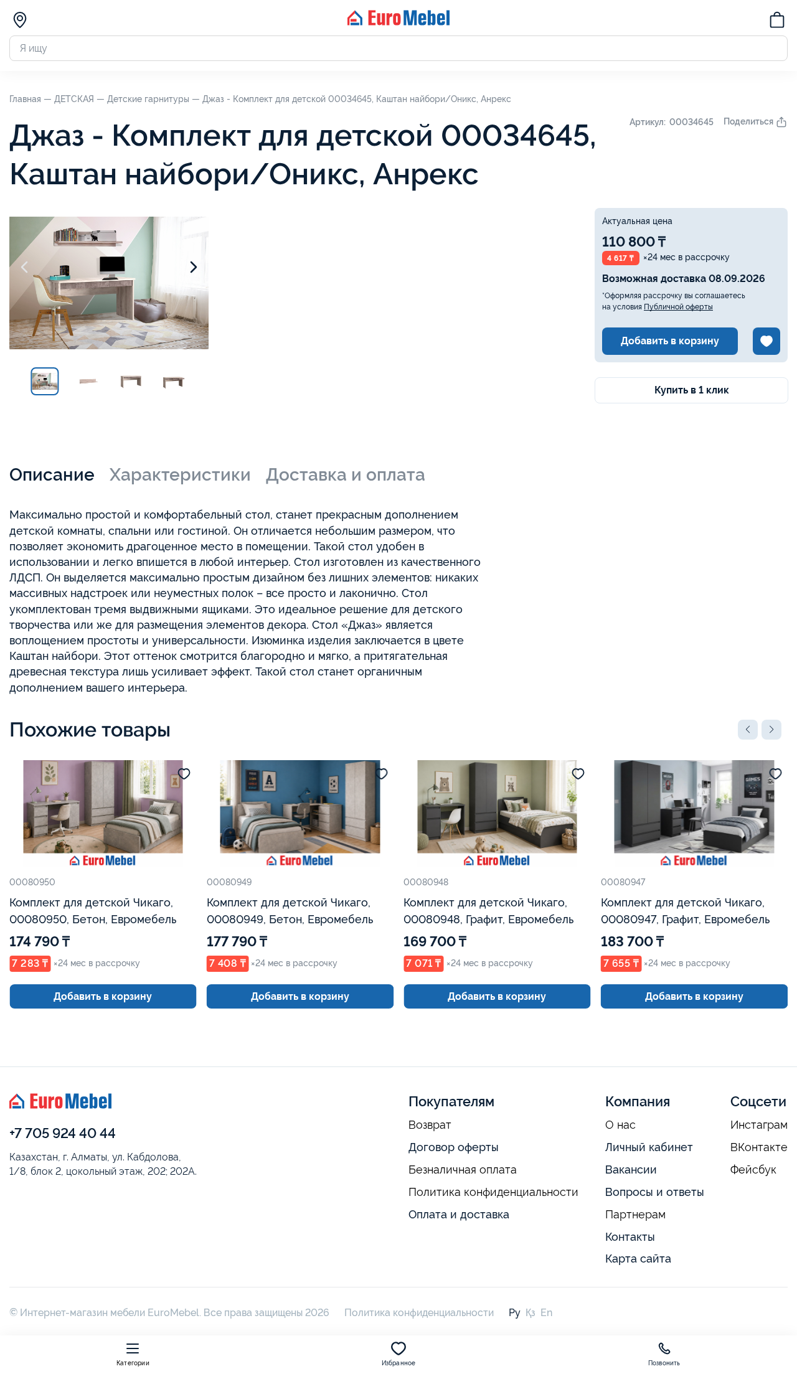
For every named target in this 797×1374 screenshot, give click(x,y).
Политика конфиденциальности (493, 1192)
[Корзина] (777, 22)
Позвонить (664, 1363)
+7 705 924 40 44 (62, 1133)
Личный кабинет (649, 1147)
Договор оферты (453, 1147)
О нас (620, 1125)
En (546, 1313)
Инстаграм (759, 1125)
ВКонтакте (759, 1147)
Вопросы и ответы (654, 1191)
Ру (515, 1313)
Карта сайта (638, 1258)
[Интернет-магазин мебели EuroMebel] (398, 22)
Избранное (399, 1363)
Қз (530, 1313)
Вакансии (631, 1169)
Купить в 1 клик (691, 390)
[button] (748, 730)
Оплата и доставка (458, 1214)
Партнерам (635, 1214)
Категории (132, 1363)
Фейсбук (753, 1170)
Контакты (630, 1236)
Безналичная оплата (462, 1170)
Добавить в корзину (670, 341)
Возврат (429, 1125)
